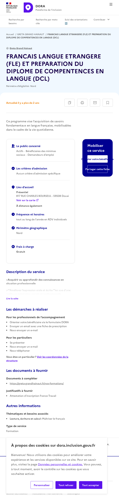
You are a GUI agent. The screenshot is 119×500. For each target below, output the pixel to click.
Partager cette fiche (97, 169)
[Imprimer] (82, 103)
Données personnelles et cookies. (60, 464)
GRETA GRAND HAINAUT (30, 34)
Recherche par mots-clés (47, 21)
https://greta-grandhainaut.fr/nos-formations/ (37, 383)
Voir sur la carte (25, 200)
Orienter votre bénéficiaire (97, 159)
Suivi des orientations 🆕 (76, 21)
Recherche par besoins (16, 21)
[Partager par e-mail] (95, 103)
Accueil (10, 34)
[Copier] (69, 103)
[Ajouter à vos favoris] (108, 103)
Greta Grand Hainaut (21, 48)
